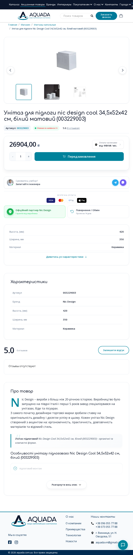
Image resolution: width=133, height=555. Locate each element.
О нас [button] (97, 4)
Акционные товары (33, 4)
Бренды (50, 4)
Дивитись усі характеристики (64, 256)
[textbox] (78, 16)
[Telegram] (115, 182)
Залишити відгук (113, 350)
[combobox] (78, 16)
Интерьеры (64, 4)
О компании (73, 523)
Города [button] (124, 4)
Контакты (111, 4)
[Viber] (123, 182)
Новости (71, 541)
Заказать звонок (106, 16)
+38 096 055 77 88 (106, 523)
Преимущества (75, 529)
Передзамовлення (82, 156)
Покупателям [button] (81, 4)
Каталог (14, 4)
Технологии (73, 535)
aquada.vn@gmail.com (109, 542)
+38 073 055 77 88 (106, 527)
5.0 (71, 128)
